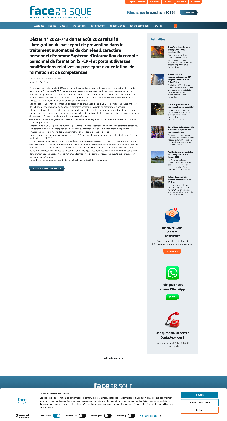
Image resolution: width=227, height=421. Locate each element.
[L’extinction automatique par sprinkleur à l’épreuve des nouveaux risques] (157, 127)
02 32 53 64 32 (181, 343)
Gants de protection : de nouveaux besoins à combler (181, 105)
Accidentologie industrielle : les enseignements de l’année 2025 (180, 154)
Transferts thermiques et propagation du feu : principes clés (179, 49)
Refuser (199, 410)
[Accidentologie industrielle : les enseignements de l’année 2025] (157, 152)
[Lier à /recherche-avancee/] (175, 26)
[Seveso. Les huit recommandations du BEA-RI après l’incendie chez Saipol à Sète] (157, 75)
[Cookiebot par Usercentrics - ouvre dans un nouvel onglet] (22, 416)
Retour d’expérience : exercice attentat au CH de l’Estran (179, 179)
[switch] (82, 416)
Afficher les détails (148, 416)
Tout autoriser (199, 395)
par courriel (174, 346)
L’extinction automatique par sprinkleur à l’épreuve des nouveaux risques (181, 129)
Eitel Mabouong (48, 78)
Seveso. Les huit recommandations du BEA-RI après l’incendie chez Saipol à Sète (180, 78)
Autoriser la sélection (200, 402)
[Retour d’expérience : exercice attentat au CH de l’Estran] (157, 177)
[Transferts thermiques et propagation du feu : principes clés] (157, 47)
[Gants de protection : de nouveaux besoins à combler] (157, 104)
